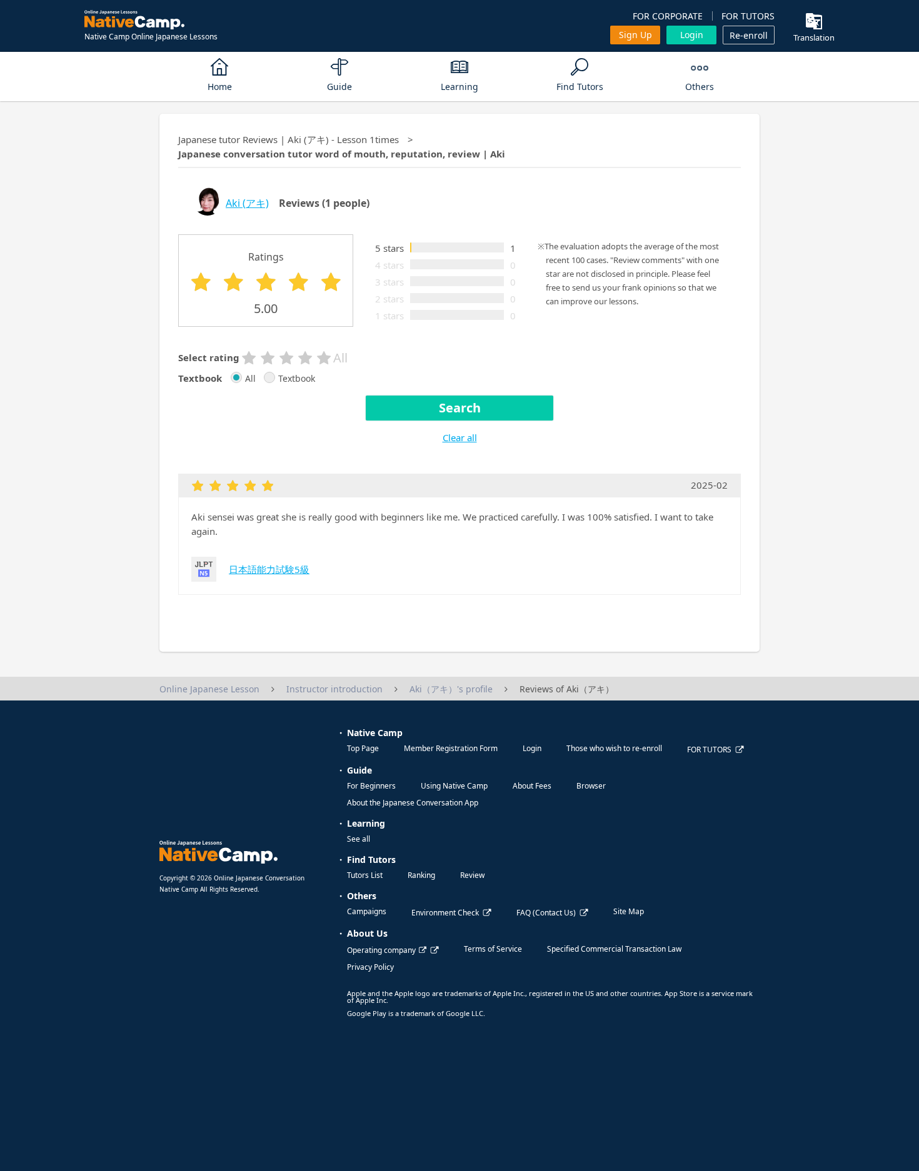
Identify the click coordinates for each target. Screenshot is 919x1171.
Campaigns (366, 911)
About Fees (532, 785)
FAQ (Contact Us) (546, 912)
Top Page (363, 748)
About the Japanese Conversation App (412, 802)
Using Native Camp (454, 785)
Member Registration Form (451, 748)
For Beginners (371, 785)
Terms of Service (493, 949)
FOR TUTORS (748, 16)
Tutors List (365, 875)
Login (691, 35)
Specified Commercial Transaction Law (614, 949)
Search (460, 407)
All (250, 378)
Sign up (635, 35)
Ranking (421, 875)
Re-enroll (749, 35)
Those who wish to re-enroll (614, 748)
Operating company (381, 950)
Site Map (628, 911)
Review (472, 875)
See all (358, 839)
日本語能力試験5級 (269, 569)
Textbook (296, 378)
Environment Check (445, 912)
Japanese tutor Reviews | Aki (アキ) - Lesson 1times (288, 139)
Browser (591, 785)
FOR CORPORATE (668, 16)
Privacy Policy (370, 967)
